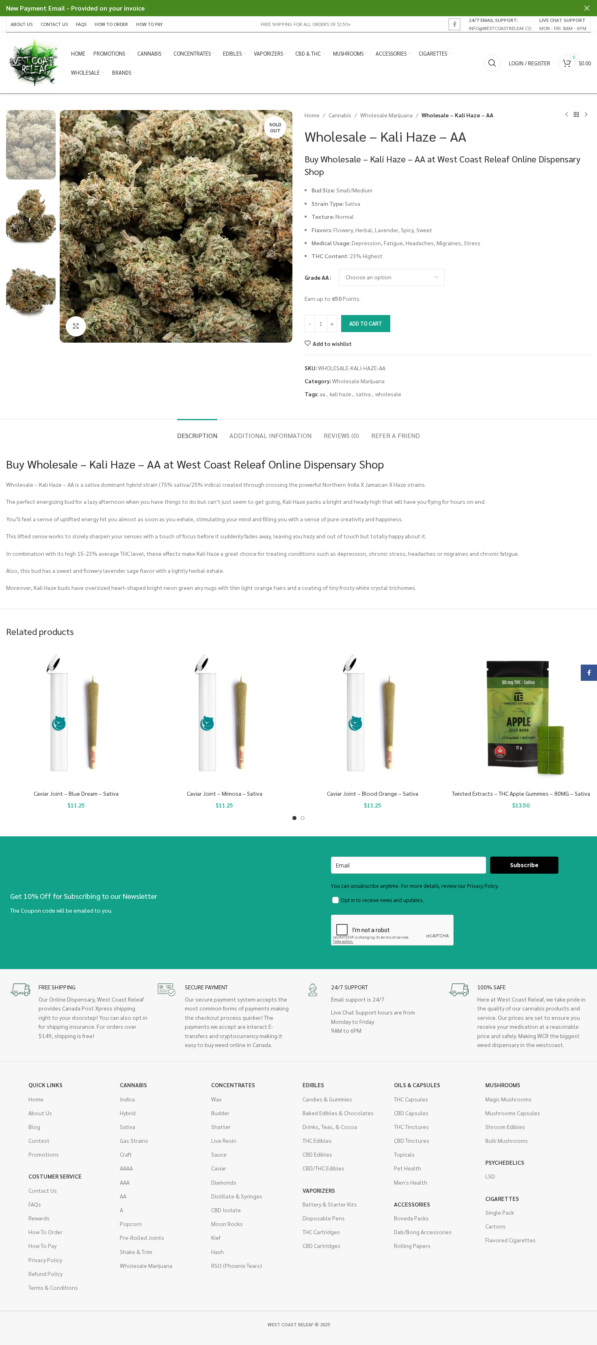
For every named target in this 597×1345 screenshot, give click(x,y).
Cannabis (340, 115)
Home (312, 115)
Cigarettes (502, 1198)
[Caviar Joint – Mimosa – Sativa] (224, 716)
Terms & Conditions (53, 1287)
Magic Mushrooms (508, 1099)
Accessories (412, 1204)
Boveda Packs (411, 1218)
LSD (490, 1176)
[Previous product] (566, 115)
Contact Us (42, 1190)
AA (123, 1196)
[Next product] (586, 115)
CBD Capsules (411, 1112)
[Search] (492, 63)
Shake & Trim (136, 1251)
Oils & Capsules (417, 1084)
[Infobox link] (500, 24)
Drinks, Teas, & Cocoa (330, 1126)
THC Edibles (317, 1140)
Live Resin (223, 1140)
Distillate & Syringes (236, 1196)
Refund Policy (45, 1273)
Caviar (218, 1168)
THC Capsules (411, 1099)
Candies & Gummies (327, 1099)
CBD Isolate (226, 1209)
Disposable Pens (324, 1218)
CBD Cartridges (321, 1245)
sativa (363, 393)
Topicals (404, 1154)
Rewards (39, 1218)
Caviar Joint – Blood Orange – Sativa (372, 793)
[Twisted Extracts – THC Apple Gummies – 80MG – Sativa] (521, 716)
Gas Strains (134, 1140)
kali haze (340, 393)
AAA (125, 1182)
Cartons (495, 1226)
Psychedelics (504, 1162)
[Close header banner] (587, 8)
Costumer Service (55, 1176)
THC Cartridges (321, 1231)
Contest (39, 1140)
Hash (217, 1251)
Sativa (127, 1126)
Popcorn (131, 1223)
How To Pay (42, 1245)
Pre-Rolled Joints (142, 1237)
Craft (126, 1154)
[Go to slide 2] (303, 818)
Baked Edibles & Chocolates (338, 1112)
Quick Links (45, 1084)
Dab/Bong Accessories (423, 1231)
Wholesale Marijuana (386, 115)
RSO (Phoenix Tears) (236, 1265)
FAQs (34, 1204)
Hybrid (128, 1112)
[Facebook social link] (454, 24)
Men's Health (410, 1182)
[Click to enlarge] (76, 326)
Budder (220, 1112)
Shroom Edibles (505, 1126)
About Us (40, 1112)
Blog (34, 1126)
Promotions (43, 1154)
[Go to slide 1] (294, 818)
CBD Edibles (317, 1154)
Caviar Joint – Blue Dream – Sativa (76, 793)
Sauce (219, 1154)
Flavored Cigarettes (510, 1240)
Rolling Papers (412, 1245)
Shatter (221, 1126)
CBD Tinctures (411, 1140)
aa (322, 393)
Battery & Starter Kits (330, 1204)
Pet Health (407, 1168)
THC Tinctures (411, 1126)
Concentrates (233, 1084)
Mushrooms (502, 1084)
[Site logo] (34, 62)
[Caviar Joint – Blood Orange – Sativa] (373, 716)
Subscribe (524, 865)
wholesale (388, 393)
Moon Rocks (227, 1223)
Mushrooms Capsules (512, 1112)
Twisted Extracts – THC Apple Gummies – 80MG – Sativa (521, 793)
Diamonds (223, 1182)
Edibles (313, 1084)
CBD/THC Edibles (323, 1168)
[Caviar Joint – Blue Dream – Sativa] (76, 716)
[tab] (197, 431)
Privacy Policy (45, 1259)
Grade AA (317, 277)
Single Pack (499, 1212)
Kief (216, 1237)
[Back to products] (576, 115)
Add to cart (365, 323)
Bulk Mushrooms (506, 1140)
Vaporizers (319, 1190)
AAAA (126, 1168)
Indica (127, 1099)
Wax (216, 1099)
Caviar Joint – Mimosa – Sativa (224, 793)
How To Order (45, 1231)
